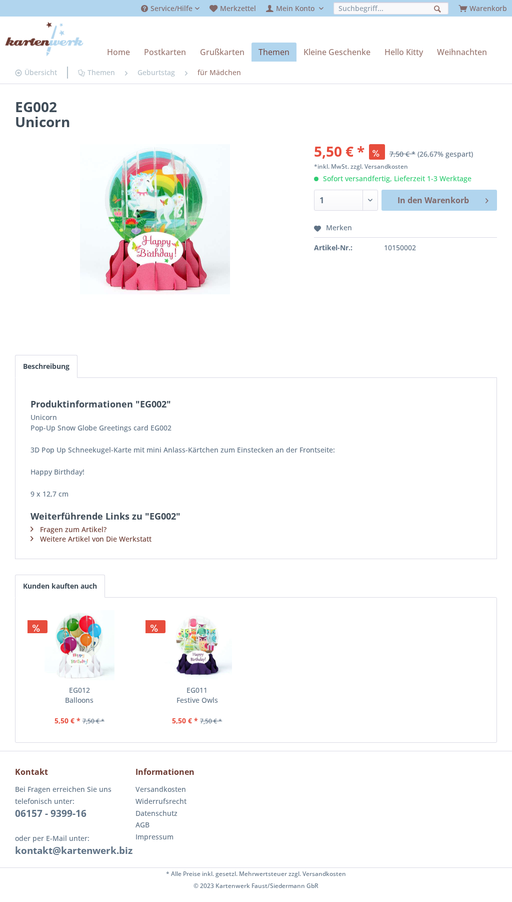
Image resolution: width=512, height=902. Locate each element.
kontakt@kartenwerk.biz (73, 850)
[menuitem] (170, 8)
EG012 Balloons (79, 695)
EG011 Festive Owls (197, 695)
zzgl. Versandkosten (379, 166)
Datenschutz (157, 813)
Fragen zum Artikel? (73, 529)
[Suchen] (438, 8)
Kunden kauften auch (60, 586)
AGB (143, 824)
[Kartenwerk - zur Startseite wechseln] (44, 39)
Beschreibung (46, 366)
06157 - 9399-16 (50, 813)
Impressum (155, 836)
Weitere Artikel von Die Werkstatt (96, 539)
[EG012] (79, 645)
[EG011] (197, 645)
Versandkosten (161, 789)
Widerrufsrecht (161, 801)
